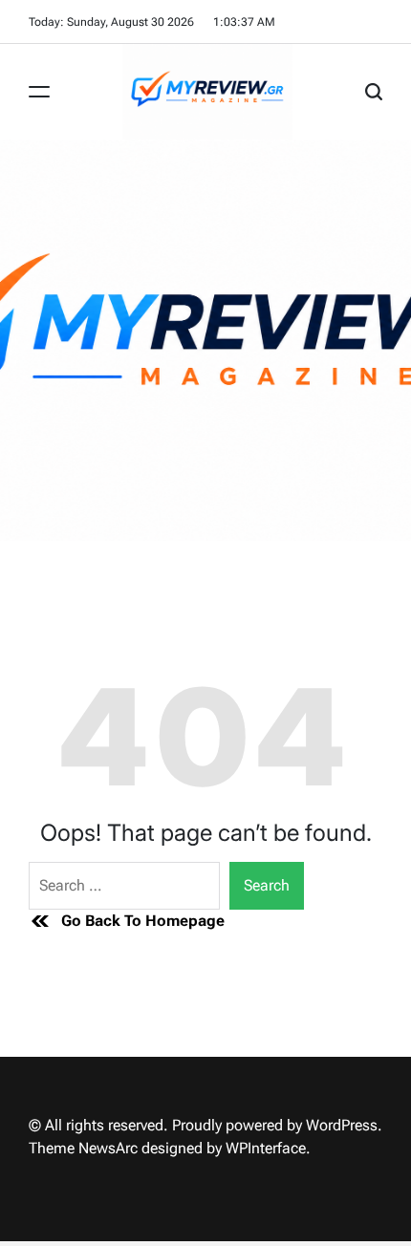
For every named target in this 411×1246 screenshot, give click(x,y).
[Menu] (39, 92)
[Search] (373, 92)
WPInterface (266, 1148)
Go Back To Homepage (143, 921)
